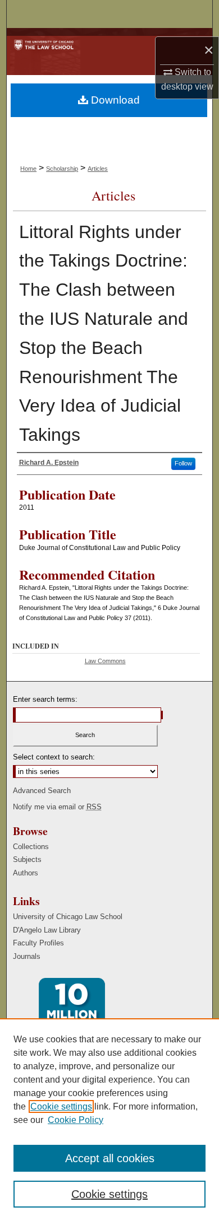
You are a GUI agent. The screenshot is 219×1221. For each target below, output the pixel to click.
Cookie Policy (75, 1120)
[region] (109, 1119)
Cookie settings (61, 1106)
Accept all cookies (109, 1158)
